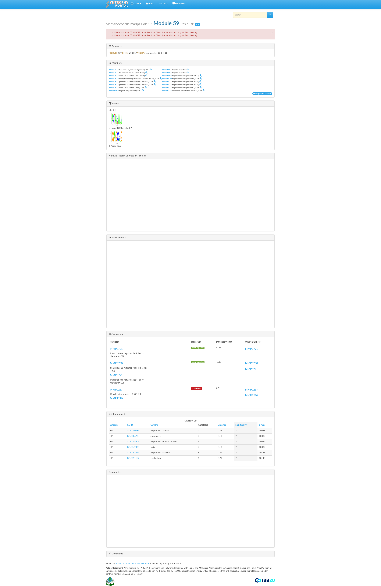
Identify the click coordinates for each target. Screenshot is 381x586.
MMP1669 (167, 76)
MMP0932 (114, 85)
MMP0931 (114, 82)
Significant (240, 425)
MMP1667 (167, 70)
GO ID (130, 425)
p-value (262, 425)
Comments (117, 554)
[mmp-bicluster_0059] (148, 119)
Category (114, 425)
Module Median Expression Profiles (127, 156)
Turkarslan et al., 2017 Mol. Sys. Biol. (133, 564)
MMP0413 (114, 70)
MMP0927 (114, 73)
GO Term (154, 425)
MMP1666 (114, 91)
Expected (222, 425)
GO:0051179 (133, 458)
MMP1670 (167, 79)
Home (151, 4)
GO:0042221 (133, 453)
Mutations (163, 4)
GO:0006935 (133, 436)
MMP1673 (167, 88)
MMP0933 (114, 88)
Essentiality (180, 4)
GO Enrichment (117, 414)
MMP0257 (116, 389)
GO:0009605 (133, 442)
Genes (136, 4)
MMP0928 (114, 76)
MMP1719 (167, 91)
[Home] (117, 4)
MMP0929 (114, 79)
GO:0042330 (133, 447)
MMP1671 (167, 82)
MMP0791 (116, 349)
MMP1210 (116, 398)
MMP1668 (167, 73)
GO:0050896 (133, 431)
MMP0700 (116, 363)
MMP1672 (167, 85)
